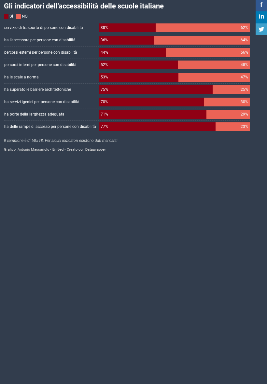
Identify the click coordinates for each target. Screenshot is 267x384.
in (261, 16)
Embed (57, 149)
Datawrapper (95, 149)
